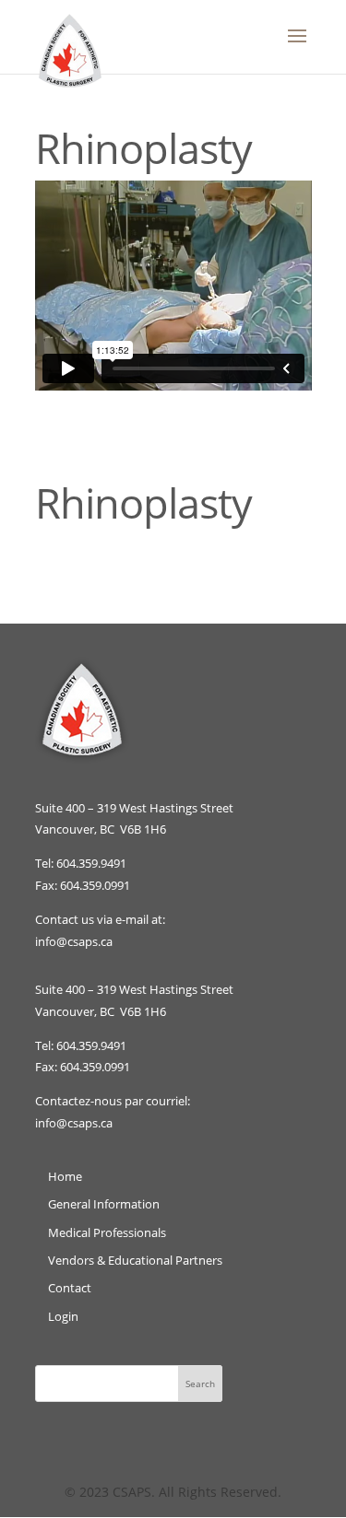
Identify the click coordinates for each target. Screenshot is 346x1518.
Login (63, 1316)
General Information (104, 1204)
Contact (69, 1287)
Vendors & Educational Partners (135, 1260)
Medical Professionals (107, 1232)
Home (65, 1176)
